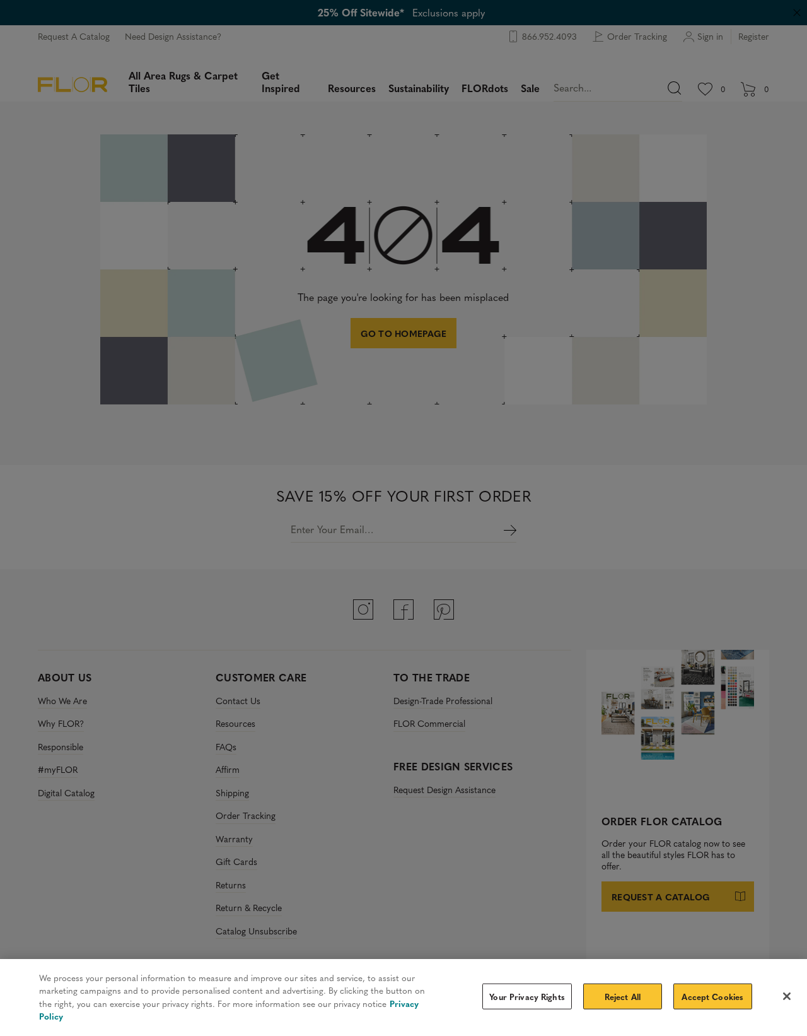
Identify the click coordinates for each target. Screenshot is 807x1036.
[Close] (787, 996)
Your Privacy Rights (526, 997)
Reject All (623, 997)
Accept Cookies (712, 997)
